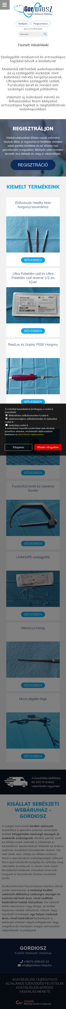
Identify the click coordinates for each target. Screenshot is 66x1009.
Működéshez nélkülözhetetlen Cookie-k (28, 415)
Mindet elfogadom (48, 447)
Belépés (23, 23)
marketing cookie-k (18, 425)
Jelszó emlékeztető (33, 29)
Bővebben (33, 260)
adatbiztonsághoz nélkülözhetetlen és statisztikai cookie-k (31, 420)
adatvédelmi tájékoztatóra (31, 434)
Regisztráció (40, 23)
